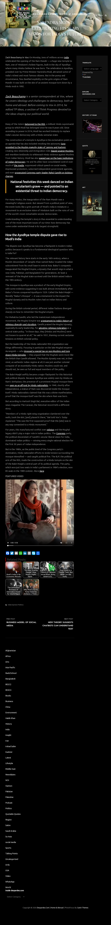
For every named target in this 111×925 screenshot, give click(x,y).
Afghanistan (10, 650)
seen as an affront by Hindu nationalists (29, 385)
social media (10, 842)
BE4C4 (8, 690)
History (8, 724)
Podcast (8, 803)
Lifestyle (9, 763)
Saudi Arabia (10, 831)
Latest (8, 758)
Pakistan (9, 791)
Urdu (7, 865)
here (41, 471)
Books (8, 696)
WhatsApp (9, 882)
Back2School (11, 673)
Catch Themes (82, 908)
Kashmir (8, 752)
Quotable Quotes (13, 814)
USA (7, 870)
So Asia (8, 836)
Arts (7, 662)
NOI (7, 780)
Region (8, 820)
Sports (8, 848)
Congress (60, 433)
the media (19, 165)
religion (50, 429)
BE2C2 (8, 684)
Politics (21, 605)
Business (9, 701)
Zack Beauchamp (15, 96)
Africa (8, 656)
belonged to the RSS (35, 124)
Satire (8, 825)
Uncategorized (11, 859)
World (8, 887)
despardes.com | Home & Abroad (58, 13)
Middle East (10, 769)
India (66, 57)
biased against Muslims (62, 151)
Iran (7, 741)
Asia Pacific (10, 667)
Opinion (15, 605)
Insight (8, 735)
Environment (11, 712)
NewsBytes (10, 774)
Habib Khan (10, 718)
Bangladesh (10, 679)
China (7, 707)
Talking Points (11, 853)
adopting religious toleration (53, 328)
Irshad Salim (10, 746)
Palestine (9, 797)
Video (8, 876)
